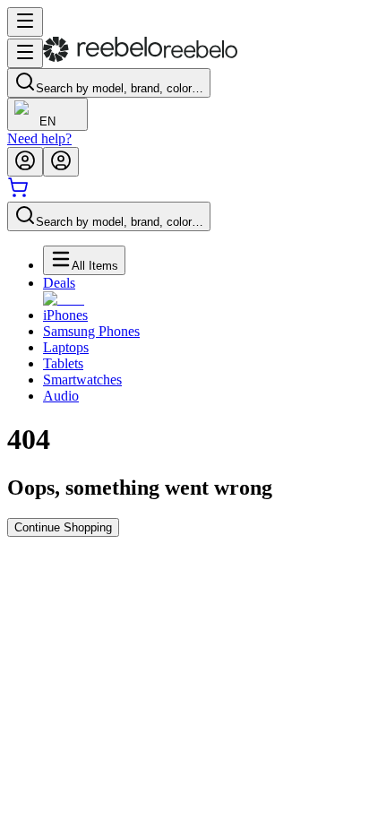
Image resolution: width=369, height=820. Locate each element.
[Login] (25, 162)
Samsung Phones (91, 331)
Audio (61, 395)
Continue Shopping (63, 527)
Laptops (66, 347)
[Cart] (18, 193)
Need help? (39, 138)
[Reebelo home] (140, 57)
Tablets (63, 363)
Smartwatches (82, 379)
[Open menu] (25, 22)
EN (47, 121)
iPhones (65, 315)
